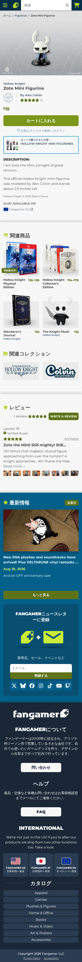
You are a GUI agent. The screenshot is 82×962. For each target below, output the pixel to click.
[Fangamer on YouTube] (59, 686)
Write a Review (63, 416)
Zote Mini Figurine (23, 88)
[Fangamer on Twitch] (68, 686)
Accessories (41, 940)
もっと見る (41, 595)
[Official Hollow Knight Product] (8, 98)
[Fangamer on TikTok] (50, 686)
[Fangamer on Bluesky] (23, 686)
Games (41, 900)
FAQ (41, 812)
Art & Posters (41, 933)
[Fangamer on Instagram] (41, 686)
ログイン (59, 131)
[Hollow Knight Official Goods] (21, 371)
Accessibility (51, 958)
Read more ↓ (14, 466)
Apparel (41, 893)
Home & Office (41, 913)
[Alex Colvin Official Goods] (61, 371)
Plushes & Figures (41, 906)
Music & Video (41, 926)
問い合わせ (41, 767)
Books (41, 920)
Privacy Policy (31, 958)
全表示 (71, 503)
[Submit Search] (67, 5)
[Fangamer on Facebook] (32, 686)
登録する (41, 676)
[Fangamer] (16, 5)
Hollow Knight (14, 84)
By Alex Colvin (31, 95)
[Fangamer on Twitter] (14, 686)
